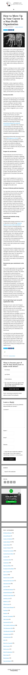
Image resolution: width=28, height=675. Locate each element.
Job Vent (5, 586)
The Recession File (7, 628)
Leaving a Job (6, 598)
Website (5, 444)
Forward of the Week (8, 568)
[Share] (13, 30)
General (5, 574)
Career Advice (12, 355)
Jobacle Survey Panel (8, 595)
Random (5, 613)
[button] (14, 9)
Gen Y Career (6, 571)
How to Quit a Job (7, 577)
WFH (4, 640)
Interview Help (6, 583)
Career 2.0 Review (7, 539)
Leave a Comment (19, 27)
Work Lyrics (6, 649)
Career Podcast (7, 548)
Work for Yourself (7, 643)
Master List (6, 601)
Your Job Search (7, 661)
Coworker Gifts (7, 559)
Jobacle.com (14, 3)
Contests (5, 556)
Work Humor (6, 646)
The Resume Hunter (8, 631)
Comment (6, 409)
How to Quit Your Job (8, 580)
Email (5, 437)
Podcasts (5, 610)
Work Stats (6, 655)
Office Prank (6, 604)
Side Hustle (6, 619)
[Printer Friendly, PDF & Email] (4, 352)
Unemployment (7, 637)
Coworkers (6, 562)
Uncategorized (7, 634)
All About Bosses (7, 533)
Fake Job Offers (7, 565)
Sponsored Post (7, 622)
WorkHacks (6, 658)
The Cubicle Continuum (9, 625)
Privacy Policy (14, 670)
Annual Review (6, 536)
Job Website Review (8, 589)
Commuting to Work (8, 553)
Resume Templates (8, 616)
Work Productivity (7, 652)
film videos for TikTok (12, 138)
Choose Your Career (8, 551)
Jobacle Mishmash (7, 592)
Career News (6, 545)
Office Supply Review (8, 607)
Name (5, 430)
